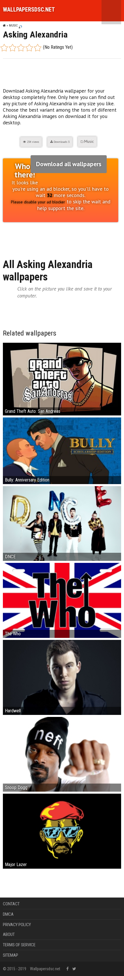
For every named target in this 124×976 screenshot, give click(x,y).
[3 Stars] (21, 48)
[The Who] (62, 600)
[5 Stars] (37, 48)
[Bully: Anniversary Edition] (62, 450)
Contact (11, 903)
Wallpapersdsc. (29, 9)
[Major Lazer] (62, 830)
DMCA (8, 914)
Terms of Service (19, 944)
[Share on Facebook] (7, 237)
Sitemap (10, 955)
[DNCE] (62, 523)
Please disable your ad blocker (38, 202)
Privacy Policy (17, 924)
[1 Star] (4, 48)
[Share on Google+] (18, 237)
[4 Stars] (29, 48)
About (9, 934)
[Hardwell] (62, 677)
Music (13, 25)
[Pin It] (40, 237)
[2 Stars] (12, 48)
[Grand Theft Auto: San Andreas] (62, 378)
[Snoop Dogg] (62, 754)
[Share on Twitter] (29, 237)
